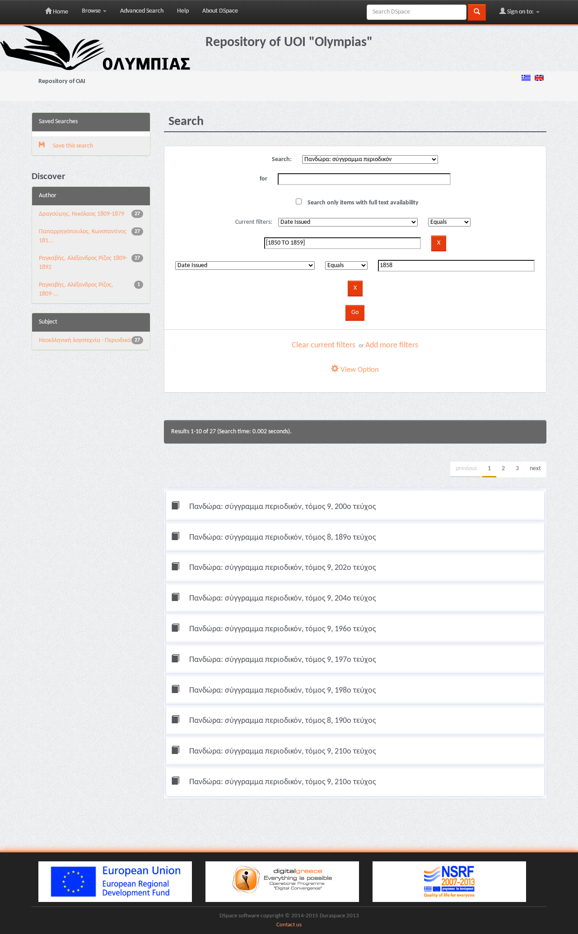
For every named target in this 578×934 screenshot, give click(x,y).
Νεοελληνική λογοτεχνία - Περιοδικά (85, 340)
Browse (92, 11)
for (263, 179)
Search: (282, 159)
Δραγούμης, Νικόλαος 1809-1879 (81, 214)
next (535, 468)
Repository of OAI (61, 81)
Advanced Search (141, 11)
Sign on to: (520, 12)
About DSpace (220, 11)
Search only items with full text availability (362, 202)
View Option (359, 370)
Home (59, 12)
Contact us (289, 925)
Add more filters (391, 345)
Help (183, 11)
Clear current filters (323, 345)
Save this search (72, 146)
